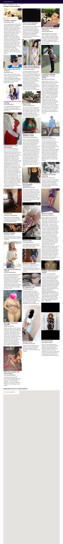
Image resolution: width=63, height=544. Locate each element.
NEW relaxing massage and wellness (12, 270)
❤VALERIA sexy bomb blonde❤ (11, 323)
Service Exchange (47, 341)
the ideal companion (10, 20)
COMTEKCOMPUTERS (8, 1)
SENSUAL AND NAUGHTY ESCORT (50, 271)
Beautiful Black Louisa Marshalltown (10, 146)
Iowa (16, 4)
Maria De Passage (47, 213)
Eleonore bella (27, 240)
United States (11, 4)
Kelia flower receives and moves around (11, 372)
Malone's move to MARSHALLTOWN (28, 134)
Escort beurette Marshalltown (27, 185)
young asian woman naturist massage (12, 102)
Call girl (5, 4)
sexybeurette (8, 213)
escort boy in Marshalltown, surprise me (50, 29)
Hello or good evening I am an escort (12, 69)
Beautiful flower (27, 342)
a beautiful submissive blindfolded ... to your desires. (48, 76)
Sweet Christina (46, 137)
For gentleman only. (29, 287)
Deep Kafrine (27, 104)
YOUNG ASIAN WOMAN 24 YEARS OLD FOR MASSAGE (31, 67)
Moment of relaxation (29, 263)
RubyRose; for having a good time (49, 175)
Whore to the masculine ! (30, 23)
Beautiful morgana (9, 233)
